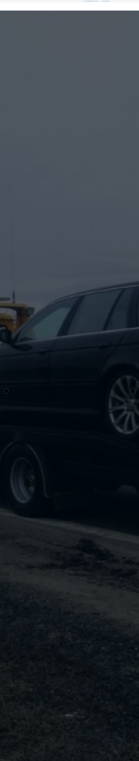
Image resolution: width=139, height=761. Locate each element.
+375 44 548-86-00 (105, 1)
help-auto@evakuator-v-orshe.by (91, 1)
